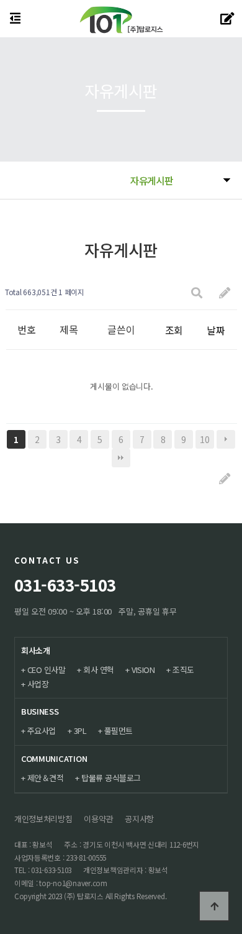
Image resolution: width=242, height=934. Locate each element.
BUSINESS (40, 711)
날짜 (216, 330)
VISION (143, 669)
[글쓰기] (224, 292)
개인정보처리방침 (43, 819)
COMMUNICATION (54, 758)
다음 (226, 439)
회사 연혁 (98, 669)
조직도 (183, 669)
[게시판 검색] (196, 292)
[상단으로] (214, 906)
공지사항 (139, 819)
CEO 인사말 (46, 669)
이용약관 (98, 819)
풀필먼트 (118, 730)
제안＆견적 (45, 778)
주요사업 (41, 730)
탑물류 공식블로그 (111, 778)
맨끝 (121, 458)
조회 (174, 330)
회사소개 (35, 650)
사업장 (38, 684)
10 (204, 439)
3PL (80, 730)
